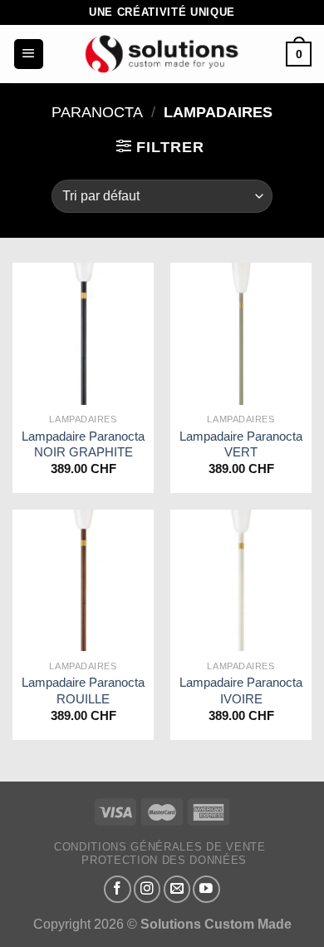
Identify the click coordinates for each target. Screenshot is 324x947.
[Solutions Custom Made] (162, 54)
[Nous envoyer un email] (177, 889)
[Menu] (28, 54)
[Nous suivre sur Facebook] (117, 889)
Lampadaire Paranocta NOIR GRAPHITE (83, 444)
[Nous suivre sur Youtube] (206, 889)
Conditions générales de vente (160, 847)
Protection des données (164, 860)
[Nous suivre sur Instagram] (147, 889)
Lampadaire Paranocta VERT (240, 444)
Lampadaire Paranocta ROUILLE (83, 690)
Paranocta (97, 112)
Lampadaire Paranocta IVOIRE (240, 690)
